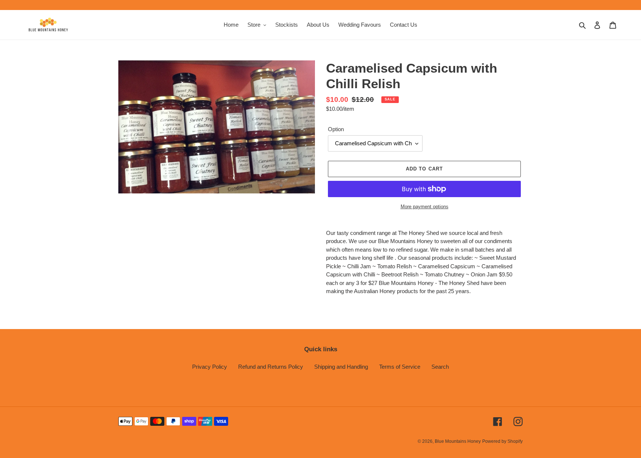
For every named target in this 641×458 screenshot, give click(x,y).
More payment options (424, 206)
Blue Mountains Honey (458, 441)
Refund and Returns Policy (270, 367)
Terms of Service (399, 367)
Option (336, 129)
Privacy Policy (209, 367)
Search (440, 367)
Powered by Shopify (502, 441)
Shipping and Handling (341, 367)
